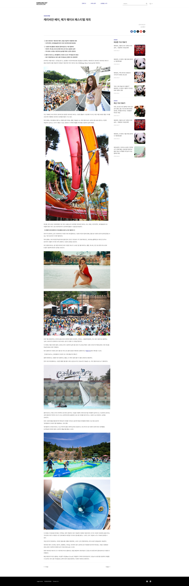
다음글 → (108, 567)
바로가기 (88, 351)
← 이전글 (46, 567)
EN (152, 3)
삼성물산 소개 (104, 3)
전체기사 (84, 3)
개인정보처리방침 (47, 581)
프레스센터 (93, 3)
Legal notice (40, 581)
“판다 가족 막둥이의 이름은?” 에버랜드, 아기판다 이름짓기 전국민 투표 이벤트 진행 (123, 88)
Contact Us (55, 581)
